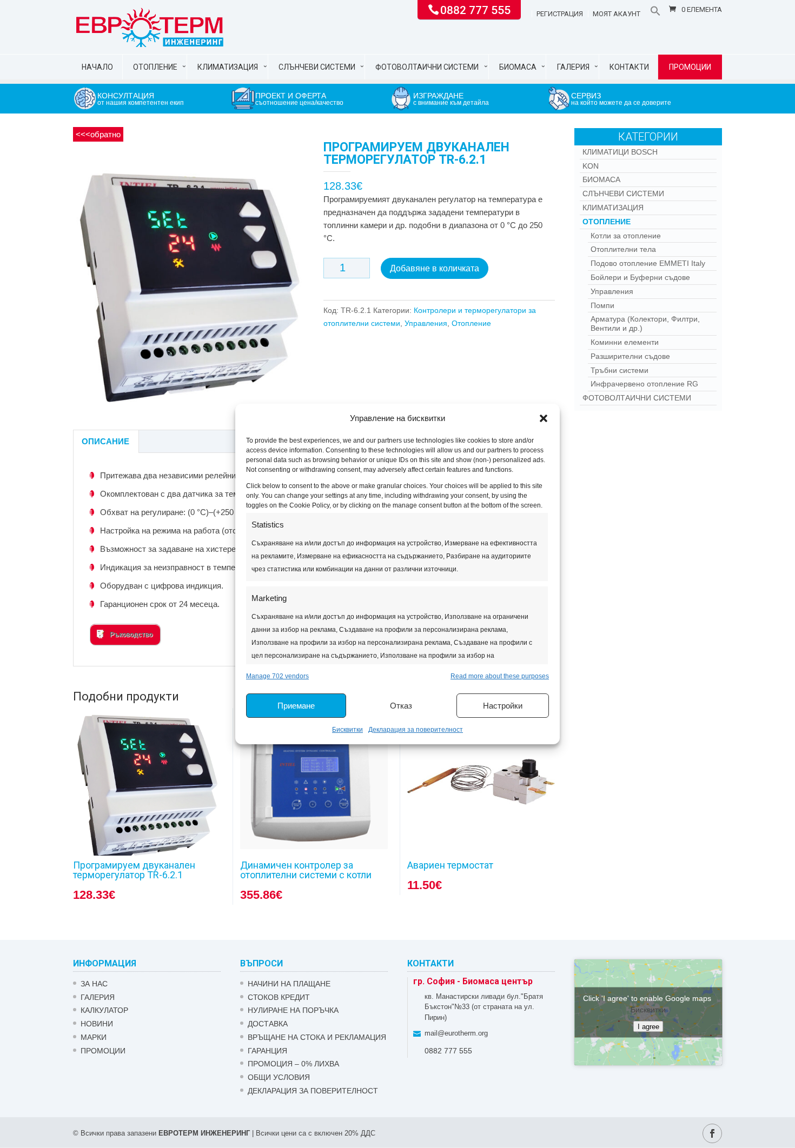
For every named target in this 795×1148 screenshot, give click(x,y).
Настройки (502, 705)
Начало (97, 67)
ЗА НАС (94, 983)
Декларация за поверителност (415, 729)
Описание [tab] (105, 441)
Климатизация (227, 67)
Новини (97, 1023)
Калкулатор (104, 1010)
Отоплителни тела (623, 249)
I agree (648, 1026)
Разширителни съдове (630, 356)
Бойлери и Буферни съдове (640, 277)
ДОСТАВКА (268, 1023)
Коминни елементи (625, 342)
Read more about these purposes (500, 676)
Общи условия (279, 1077)
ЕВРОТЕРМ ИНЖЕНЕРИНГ (204, 1133)
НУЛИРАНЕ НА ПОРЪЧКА (293, 1010)
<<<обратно (98, 134)
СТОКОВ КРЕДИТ (279, 997)
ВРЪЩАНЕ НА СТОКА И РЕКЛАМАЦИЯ (317, 1037)
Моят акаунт (616, 14)
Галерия (573, 67)
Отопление (155, 67)
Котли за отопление (626, 235)
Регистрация (559, 14)
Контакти (629, 67)
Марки (94, 1037)
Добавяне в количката (434, 268)
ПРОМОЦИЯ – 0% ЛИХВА (293, 1063)
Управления (426, 323)
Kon (590, 166)
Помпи (602, 305)
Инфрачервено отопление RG (644, 383)
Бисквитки (347, 729)
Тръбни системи (619, 370)
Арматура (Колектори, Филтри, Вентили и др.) (645, 323)
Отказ (401, 705)
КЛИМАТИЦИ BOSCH (620, 152)
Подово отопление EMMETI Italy (648, 263)
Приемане (296, 705)
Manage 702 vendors (277, 676)
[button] (543, 418)
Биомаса (517, 67)
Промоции (690, 67)
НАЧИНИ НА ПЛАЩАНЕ (289, 983)
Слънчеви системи (317, 67)
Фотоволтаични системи (427, 67)
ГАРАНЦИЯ (267, 1050)
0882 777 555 (475, 9)
